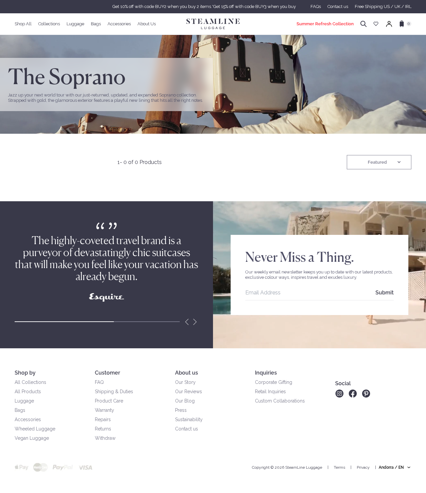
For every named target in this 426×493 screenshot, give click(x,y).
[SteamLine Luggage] (213, 24)
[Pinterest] (366, 394)
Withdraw (105, 438)
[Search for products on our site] (363, 24)
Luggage (24, 401)
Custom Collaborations (280, 401)
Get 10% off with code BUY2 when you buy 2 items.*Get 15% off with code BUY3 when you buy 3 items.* (213, 6)
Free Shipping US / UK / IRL (383, 6)
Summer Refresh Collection (325, 23)
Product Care (109, 401)
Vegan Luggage (32, 438)
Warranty (104, 410)
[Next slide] (195, 321)
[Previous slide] (187, 321)
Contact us (337, 6)
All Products (28, 391)
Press (181, 410)
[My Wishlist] (375, 23)
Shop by (25, 373)
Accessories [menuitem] (119, 23)
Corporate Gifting (273, 382)
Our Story (185, 382)
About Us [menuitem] (146, 23)
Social (343, 383)
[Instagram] (339, 394)
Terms (339, 467)
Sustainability (189, 419)
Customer (107, 373)
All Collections (30, 382)
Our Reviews (188, 391)
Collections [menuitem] (49, 23)
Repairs (103, 419)
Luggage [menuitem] (75, 23)
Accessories (28, 419)
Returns (103, 428)
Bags (20, 410)
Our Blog (185, 401)
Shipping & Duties (114, 391)
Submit (384, 292)
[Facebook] (353, 394)
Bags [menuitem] (96, 23)
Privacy (363, 467)
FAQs (316, 6)
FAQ (99, 382)
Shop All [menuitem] (23, 23)
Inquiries (266, 373)
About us (186, 373)
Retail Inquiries (270, 391)
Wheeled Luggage (35, 428)
